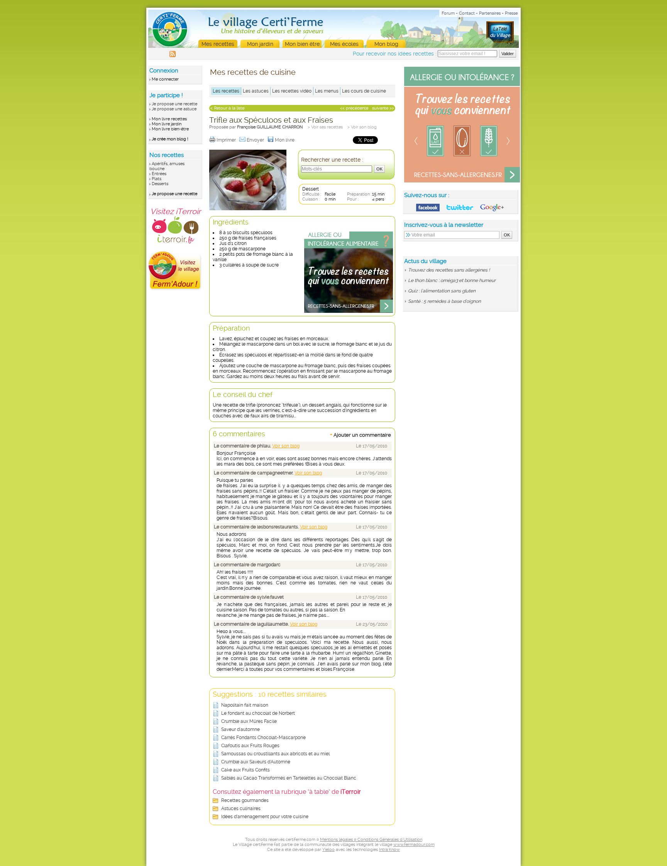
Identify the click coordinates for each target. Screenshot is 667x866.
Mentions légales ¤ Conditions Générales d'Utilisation (371, 839)
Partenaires (490, 13)
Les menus (327, 91)
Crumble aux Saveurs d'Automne (255, 762)
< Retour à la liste (227, 108)
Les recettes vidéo (291, 91)
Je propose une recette (174, 103)
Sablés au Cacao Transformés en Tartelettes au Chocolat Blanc (288, 778)
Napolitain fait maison (244, 705)
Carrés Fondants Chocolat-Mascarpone (263, 737)
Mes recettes (217, 44)
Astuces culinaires (241, 808)
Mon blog (386, 44)
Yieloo (328, 849)
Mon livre (285, 140)
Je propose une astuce (174, 108)
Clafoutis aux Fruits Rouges (250, 745)
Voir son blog (286, 446)
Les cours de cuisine (364, 91)
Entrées (159, 173)
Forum (448, 13)
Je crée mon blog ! (170, 139)
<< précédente (354, 108)
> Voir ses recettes (325, 127)
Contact (467, 13)
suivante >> (383, 108)
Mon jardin (260, 44)
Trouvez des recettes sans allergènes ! (449, 270)
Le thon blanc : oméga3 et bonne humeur (452, 280)
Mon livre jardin (166, 124)
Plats (156, 178)
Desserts (160, 183)
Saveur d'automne (240, 729)
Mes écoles (344, 44)
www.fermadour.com (414, 844)
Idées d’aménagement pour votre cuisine (264, 816)
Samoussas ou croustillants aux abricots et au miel (275, 753)
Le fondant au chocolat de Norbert (258, 713)
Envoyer (256, 140)
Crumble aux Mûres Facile (249, 721)
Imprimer (227, 140)
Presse (511, 13)
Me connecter (165, 79)
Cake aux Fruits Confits (245, 770)
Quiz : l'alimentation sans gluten (442, 291)
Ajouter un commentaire (360, 435)
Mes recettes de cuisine (253, 72)
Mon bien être (302, 44)
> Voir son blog (362, 127)
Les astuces (256, 91)
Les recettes (226, 91)
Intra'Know (389, 849)
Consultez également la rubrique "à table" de (287, 791)
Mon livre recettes (169, 119)
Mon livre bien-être (170, 129)
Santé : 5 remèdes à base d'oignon (444, 301)
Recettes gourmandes (245, 800)
